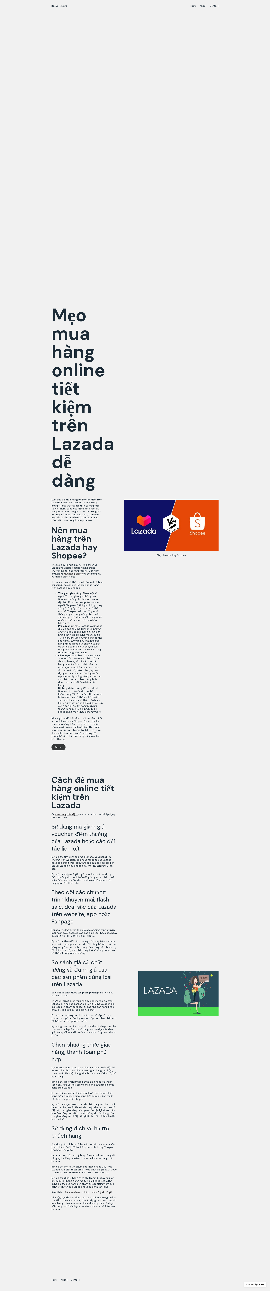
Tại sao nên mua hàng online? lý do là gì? (88, 1192)
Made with (250, 1285)
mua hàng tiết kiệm (66, 814)
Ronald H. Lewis (59, 6)
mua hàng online (73, 573)
